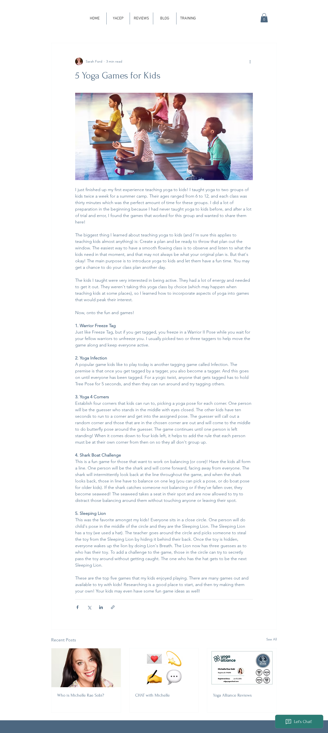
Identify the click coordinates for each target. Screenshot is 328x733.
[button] (264, 17)
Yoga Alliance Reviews (232, 695)
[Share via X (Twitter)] (89, 607)
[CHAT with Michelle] (164, 667)
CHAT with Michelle (152, 695)
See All (271, 639)
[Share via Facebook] (77, 607)
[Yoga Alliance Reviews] (242, 667)
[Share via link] (112, 607)
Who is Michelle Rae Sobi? (80, 695)
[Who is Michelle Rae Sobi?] (86, 667)
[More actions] (250, 61)
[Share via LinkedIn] (101, 607)
